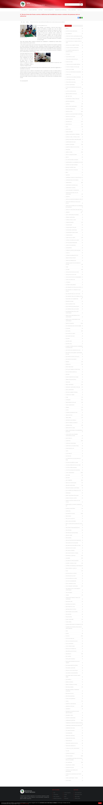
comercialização (70, 222)
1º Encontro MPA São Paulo (72, 59)
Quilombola (68, 679)
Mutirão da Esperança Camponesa (73, 565)
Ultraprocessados (70, 753)
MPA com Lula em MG (70, 518)
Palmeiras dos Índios (70, 604)
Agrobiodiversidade (70, 108)
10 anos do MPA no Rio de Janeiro (73, 38)
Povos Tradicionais (70, 646)
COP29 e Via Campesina (71, 245)
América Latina (69, 152)
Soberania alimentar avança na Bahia (74, 722)
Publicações (66, 798)
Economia (68, 328)
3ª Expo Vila (68, 74)
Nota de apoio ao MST (71, 575)
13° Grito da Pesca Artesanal (72, 47)
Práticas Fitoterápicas (71, 648)
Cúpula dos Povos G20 (71, 274)
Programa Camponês (70, 667)
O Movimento (24, 9)
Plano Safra (68, 621)
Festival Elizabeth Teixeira (72, 392)
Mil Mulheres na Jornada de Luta (73, 490)
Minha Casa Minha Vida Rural (72, 495)
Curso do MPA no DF (70, 279)
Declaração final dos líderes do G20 (74, 296)
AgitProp (68, 103)
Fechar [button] (100, 803)
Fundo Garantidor (70, 404)
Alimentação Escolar (70, 141)
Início (54, 792)
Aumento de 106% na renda (72, 164)
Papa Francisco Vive (70, 606)
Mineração (68, 492)
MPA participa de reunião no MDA (73, 545)
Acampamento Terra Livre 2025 (72, 98)
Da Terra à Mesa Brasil (71, 284)
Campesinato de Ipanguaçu (72, 185)
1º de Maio (68, 54)
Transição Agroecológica (72, 743)
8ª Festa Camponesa (70, 84)
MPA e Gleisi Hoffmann (71, 521)
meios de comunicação (71, 482)
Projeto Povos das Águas (72, 670)
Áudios (65, 796)
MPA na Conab (69, 535)
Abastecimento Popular (71, 93)
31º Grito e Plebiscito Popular (72, 66)
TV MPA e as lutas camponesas (72, 748)
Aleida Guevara (69, 131)
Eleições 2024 (69, 343)
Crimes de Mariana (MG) (71, 260)
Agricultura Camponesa (71, 106)
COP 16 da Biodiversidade (71, 242)
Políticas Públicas (70, 638)
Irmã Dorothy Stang (70, 427)
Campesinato (69, 182)
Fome (67, 397)
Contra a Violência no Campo (72, 240)
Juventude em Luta (70, 448)
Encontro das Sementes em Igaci (73, 350)
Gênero (67, 407)
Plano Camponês (33, 9)
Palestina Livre (69, 601)
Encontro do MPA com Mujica (72, 356)
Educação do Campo (70, 333)
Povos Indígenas (69, 643)
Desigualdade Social (70, 303)
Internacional (69, 425)
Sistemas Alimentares (70, 717)
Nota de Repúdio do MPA (71, 578)
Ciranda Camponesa (70, 217)
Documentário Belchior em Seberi (73, 325)
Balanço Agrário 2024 (71, 167)
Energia (67, 361)
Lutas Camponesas (70, 472)
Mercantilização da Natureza (72, 487)
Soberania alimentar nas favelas (73, 725)
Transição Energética (71, 745)
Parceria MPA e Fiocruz (71, 609)
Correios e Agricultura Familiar (73, 250)
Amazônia (68, 149)
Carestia (68, 196)
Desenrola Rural (69, 301)
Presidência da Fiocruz (71, 651)
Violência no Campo (70, 764)
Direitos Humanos (70, 323)
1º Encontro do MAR (70, 56)
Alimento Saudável (70, 144)
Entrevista (68, 364)
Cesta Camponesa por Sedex (72, 214)
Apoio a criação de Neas (71, 154)
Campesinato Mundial (70, 187)
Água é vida (68, 129)
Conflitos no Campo (70, 237)
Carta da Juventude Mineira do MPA (74, 199)
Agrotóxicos (69, 124)
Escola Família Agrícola (71, 371)
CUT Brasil (68, 282)
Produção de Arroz (70, 658)
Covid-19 (67, 252)
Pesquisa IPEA (69, 616)
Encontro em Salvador (71, 359)
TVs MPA (67, 750)
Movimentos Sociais (70, 513)
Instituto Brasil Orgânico (72, 422)
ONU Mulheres (69, 592)
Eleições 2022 (69, 341)
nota (67, 570)
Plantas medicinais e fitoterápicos (74, 624)
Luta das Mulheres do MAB (72, 462)
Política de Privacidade (24, 803)
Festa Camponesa (70, 389)
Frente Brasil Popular (71, 402)
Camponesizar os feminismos (72, 190)
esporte (67, 374)
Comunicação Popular (71, 227)
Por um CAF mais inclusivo (72, 641)
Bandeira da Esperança (61, 9)
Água (67, 126)
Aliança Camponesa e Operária (73, 134)
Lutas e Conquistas (49, 9)
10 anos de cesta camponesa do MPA (74, 36)
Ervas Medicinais (69, 366)
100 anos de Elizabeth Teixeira (72, 45)
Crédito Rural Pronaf (71, 257)
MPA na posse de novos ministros (73, 540)
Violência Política (70, 767)
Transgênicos (69, 740)
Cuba (67, 266)
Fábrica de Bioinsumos (71, 379)
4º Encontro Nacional (71, 82)
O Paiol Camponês (67, 792)
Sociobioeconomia (70, 730)
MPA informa (68, 530)
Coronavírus (69, 247)
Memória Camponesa (70, 485)
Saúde (67, 701)
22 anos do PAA (69, 61)
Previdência (68, 653)
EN (79, 2)
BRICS (67, 172)
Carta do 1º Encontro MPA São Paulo (74, 209)
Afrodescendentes (70, 101)
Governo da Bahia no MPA (71, 412)
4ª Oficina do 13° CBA (70, 79)
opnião (67, 595)
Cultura (67, 269)
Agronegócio (69, 121)
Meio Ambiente (69, 480)
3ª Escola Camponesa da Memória (73, 71)
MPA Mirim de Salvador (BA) (72, 532)
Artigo (67, 157)
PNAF (67, 630)
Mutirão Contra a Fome (71, 563)
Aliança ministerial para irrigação (73, 139)
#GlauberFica (69, 33)
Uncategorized (69, 755)
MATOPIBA (68, 475)
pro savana (68, 656)
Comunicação (69, 224)
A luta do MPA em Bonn (71, 91)
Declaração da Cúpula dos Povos (73, 287)
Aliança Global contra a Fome (73, 136)
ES (82, 2)
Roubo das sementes (70, 698)
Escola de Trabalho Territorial (73, 369)
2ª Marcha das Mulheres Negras (73, 64)
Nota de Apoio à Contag (71, 573)
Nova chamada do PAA (71, 583)
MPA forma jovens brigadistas (73, 527)
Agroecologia (69, 111)
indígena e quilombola (71, 420)
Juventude (68, 440)
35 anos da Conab (70, 69)
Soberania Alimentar (70, 720)
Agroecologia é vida (70, 116)
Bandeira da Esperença (57, 798)
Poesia (67, 633)
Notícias (40, 9)
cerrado (68, 212)
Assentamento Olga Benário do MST (74, 162)
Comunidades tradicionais (72, 232)
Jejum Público (69, 438)
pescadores (68, 614)
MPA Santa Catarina (70, 550)
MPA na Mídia (68, 537)
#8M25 (67, 28)
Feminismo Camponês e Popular (73, 387)
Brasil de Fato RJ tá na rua (72, 169)
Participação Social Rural (72, 611)
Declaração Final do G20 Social (73, 293)
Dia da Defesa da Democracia (72, 306)
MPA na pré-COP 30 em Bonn (72, 542)
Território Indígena (70, 735)
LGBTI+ (67, 450)
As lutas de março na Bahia (72, 159)
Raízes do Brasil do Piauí (71, 684)
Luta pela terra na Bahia (71, 467)
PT (80, 2)
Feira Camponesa (69, 384)
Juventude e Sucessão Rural (72, 445)
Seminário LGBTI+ (69, 715)
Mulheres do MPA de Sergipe (72, 560)
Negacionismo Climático (71, 568)
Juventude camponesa (71, 443)
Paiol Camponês (72, 9)
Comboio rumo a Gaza (71, 219)
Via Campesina (69, 762)
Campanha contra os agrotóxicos (74, 177)
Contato (80, 9)
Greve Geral (68, 417)
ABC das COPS (69, 96)
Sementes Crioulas (70, 706)
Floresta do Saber (70, 394)
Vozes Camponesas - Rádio (72, 777)
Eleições (68, 338)
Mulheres (68, 558)
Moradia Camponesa (70, 508)
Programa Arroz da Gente (72, 665)
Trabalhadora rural (70, 738)
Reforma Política (70, 693)
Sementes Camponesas (71, 703)
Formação (68, 399)
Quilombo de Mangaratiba (72, 672)
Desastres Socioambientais (72, 298)
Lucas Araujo (69, 453)
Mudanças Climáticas (70, 555)
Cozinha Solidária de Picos (72, 255)
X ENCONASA (68, 780)
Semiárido (68, 708)
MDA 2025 (68, 477)
